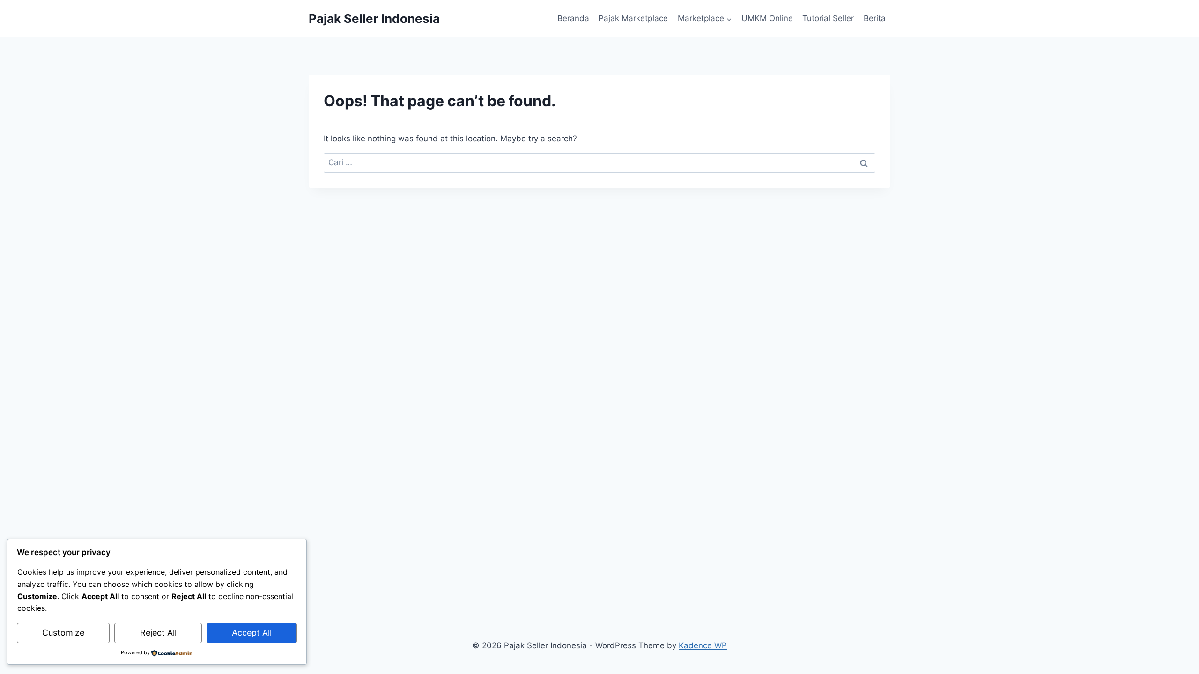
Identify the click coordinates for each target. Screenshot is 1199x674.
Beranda (573, 18)
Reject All (158, 632)
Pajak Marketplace (633, 18)
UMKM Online (767, 18)
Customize (63, 632)
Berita (875, 18)
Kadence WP (703, 645)
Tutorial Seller (828, 18)
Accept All (252, 632)
